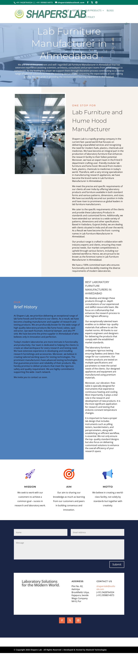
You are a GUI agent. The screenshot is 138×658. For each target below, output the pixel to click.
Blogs (110, 11)
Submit (116, 564)
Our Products (93, 11)
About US (77, 11)
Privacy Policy (87, 17)
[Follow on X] (70, 620)
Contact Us (69, 17)
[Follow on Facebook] (62, 620)
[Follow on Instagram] (78, 620)
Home (66, 11)
